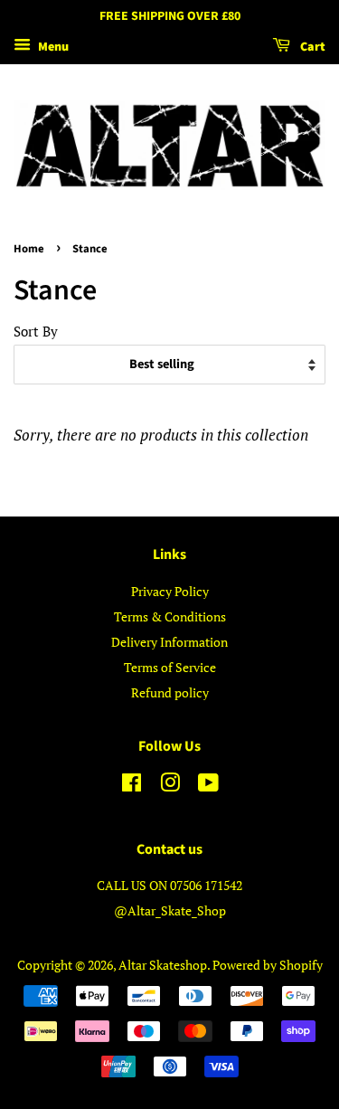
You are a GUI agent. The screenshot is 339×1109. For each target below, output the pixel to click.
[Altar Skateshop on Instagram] (170, 785)
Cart (311, 47)
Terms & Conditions (170, 616)
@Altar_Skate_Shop (170, 910)
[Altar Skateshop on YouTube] (208, 785)
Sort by (36, 331)
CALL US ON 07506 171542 (169, 885)
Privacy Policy (170, 591)
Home (29, 249)
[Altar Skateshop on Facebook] (131, 785)
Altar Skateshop (162, 964)
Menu (52, 47)
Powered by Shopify (267, 964)
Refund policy (170, 692)
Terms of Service (170, 667)
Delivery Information (169, 641)
